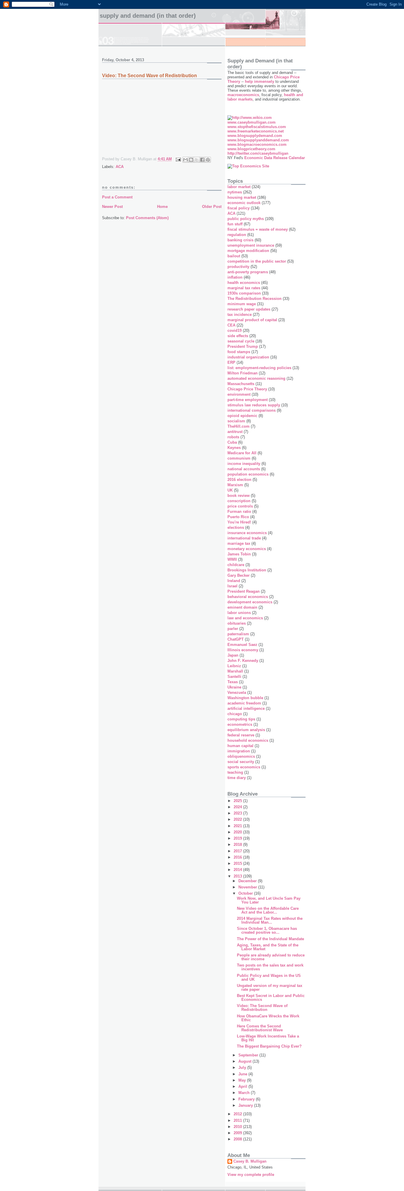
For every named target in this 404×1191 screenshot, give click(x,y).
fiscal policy (238, 208)
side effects (237, 336)
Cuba (232, 442)
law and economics (245, 618)
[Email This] (185, 160)
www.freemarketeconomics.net (255, 131)
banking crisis (240, 240)
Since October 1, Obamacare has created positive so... (267, 930)
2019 (238, 838)
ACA (120, 166)
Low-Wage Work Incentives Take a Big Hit (268, 1038)
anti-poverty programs (247, 272)
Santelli (234, 676)
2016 (238, 857)
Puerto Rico (238, 517)
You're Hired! (239, 522)
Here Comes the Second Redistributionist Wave (260, 1028)
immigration (238, 751)
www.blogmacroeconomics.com (257, 144)
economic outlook (244, 203)
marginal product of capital (252, 320)
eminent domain (242, 607)
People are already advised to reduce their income (271, 957)
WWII (232, 559)
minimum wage (241, 304)
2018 (238, 844)
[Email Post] (178, 159)
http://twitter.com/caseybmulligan (257, 153)
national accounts (243, 469)
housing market (241, 197)
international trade (244, 538)
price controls (240, 506)
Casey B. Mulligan (249, 1161)
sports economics (243, 767)
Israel (232, 586)
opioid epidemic (242, 415)
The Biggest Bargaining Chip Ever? (269, 1046)
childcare (235, 565)
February (247, 1099)
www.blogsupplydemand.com (254, 135)
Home (162, 206)
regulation (236, 234)
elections (235, 527)
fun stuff (235, 224)
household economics (247, 740)
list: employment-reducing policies (259, 368)
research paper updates (248, 309)
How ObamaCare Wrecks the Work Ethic (268, 1018)
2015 (238, 863)
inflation (235, 277)
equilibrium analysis (246, 730)
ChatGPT (235, 639)
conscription (239, 501)
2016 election (239, 479)
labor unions (239, 612)
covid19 (234, 330)
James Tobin (239, 554)
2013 (238, 876)
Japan (232, 655)
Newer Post (112, 206)
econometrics (239, 724)
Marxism (235, 485)
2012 (238, 1114)
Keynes (234, 447)
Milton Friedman (242, 373)
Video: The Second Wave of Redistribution (262, 1007)
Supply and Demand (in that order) (148, 15)
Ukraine (234, 687)
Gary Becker (238, 575)
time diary (236, 777)
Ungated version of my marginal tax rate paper (269, 987)
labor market (239, 187)
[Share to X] (197, 160)
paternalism (238, 634)
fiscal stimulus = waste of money (257, 229)
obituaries (236, 623)
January (246, 1105)
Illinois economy (242, 650)
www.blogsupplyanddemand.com (258, 140)
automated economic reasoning (256, 378)
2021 (238, 826)
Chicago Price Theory (247, 389)
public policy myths (245, 218)
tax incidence (239, 314)
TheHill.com (238, 426)
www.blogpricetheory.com (251, 149)
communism (239, 458)
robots (233, 437)
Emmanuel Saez (242, 644)
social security (240, 761)
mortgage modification (248, 250)
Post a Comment (117, 197)
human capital (240, 746)
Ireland (233, 580)
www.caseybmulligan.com (251, 122)
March (244, 1092)
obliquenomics (241, 756)
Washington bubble (245, 698)
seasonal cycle (240, 341)
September (248, 1055)
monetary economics (246, 549)
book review (238, 495)
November (248, 887)
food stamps (238, 352)
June (243, 1074)
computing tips (241, 719)
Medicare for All (241, 453)
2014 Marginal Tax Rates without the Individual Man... (270, 920)
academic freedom (244, 703)
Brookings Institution (246, 570)
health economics (243, 282)
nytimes (234, 192)
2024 (238, 807)
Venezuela (236, 692)
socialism (236, 421)
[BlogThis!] (191, 160)
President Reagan (243, 591)
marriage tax (238, 543)
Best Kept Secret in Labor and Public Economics (271, 997)
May (242, 1080)
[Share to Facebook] (202, 160)
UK (230, 490)
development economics (249, 602)
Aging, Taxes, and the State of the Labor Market (267, 947)
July (242, 1067)
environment (239, 394)
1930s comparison (244, 293)
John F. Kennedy (242, 660)
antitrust (235, 431)
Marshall (235, 671)
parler (232, 628)
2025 (238, 801)
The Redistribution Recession (254, 298)
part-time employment (247, 399)
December (248, 881)
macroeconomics (243, 95)
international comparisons (251, 410)
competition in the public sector (256, 261)
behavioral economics (247, 596)
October (246, 893)
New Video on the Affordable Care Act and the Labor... (268, 910)
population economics (248, 474)
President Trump (242, 346)
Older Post (212, 206)
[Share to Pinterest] (208, 160)
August (245, 1061)
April (243, 1086)
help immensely (259, 81)
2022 (238, 819)
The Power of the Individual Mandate (270, 939)
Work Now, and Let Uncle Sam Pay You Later (268, 900)
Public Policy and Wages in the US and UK (269, 977)
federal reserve (240, 735)
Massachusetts (240, 384)
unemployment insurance (250, 245)
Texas (232, 682)
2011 (238, 1120)
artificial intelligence (246, 708)
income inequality (243, 463)
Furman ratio (239, 511)
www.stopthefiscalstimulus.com (256, 127)
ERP (231, 362)
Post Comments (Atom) (147, 218)
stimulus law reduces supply (253, 405)
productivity (238, 266)
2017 (238, 851)
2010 (238, 1126)
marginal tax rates (243, 288)
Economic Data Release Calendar (274, 158)
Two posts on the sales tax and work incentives (270, 967)
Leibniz (234, 666)
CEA (231, 325)
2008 (238, 1139)
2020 (238, 832)
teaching (235, 772)
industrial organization (248, 357)
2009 (238, 1133)
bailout (233, 256)
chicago (234, 714)
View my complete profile (250, 1174)
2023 (238, 813)
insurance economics (247, 533)
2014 (238, 869)
